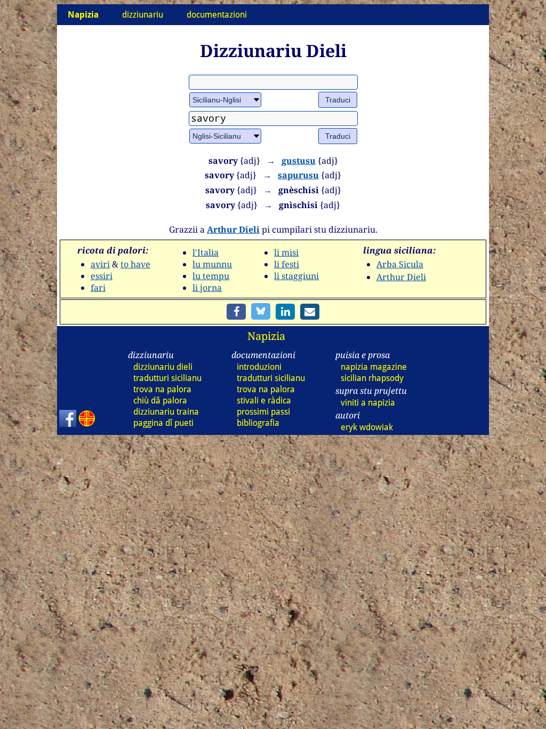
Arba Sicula (399, 264)
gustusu (299, 161)
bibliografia (258, 423)
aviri (100, 264)
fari (98, 288)
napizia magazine (374, 367)
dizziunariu (142, 15)
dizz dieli (162, 367)
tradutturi (167, 378)
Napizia (266, 336)
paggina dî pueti (163, 423)
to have (135, 264)
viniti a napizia (368, 403)
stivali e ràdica (264, 400)
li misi (286, 252)
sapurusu (298, 175)
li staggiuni (296, 276)
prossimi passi (263, 412)
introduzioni (259, 367)
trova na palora (162, 389)
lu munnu (212, 264)
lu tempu (210, 276)
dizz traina (166, 412)
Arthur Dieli (233, 229)
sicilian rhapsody (372, 378)
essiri (102, 276)
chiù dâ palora (160, 400)
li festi (286, 264)
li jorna (207, 288)
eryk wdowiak (367, 427)
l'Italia (205, 252)
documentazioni (217, 15)
